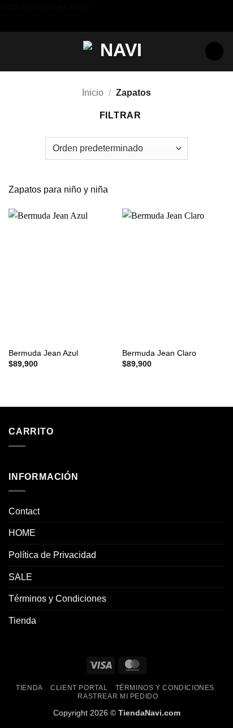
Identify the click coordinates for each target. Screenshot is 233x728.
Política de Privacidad (52, 555)
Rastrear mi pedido (117, 696)
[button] (15, 51)
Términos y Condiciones (57, 598)
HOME (22, 533)
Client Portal (78, 688)
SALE (20, 577)
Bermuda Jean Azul (43, 353)
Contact (24, 511)
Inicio (92, 92)
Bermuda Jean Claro (159, 353)
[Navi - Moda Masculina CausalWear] (116, 51)
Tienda (22, 620)
